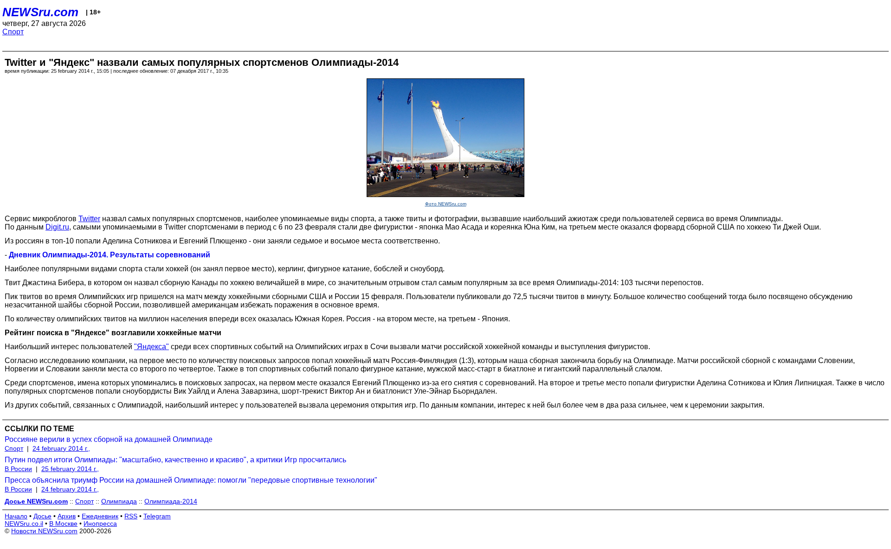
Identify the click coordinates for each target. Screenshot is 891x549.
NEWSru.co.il (24, 523)
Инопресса (100, 523)
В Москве (63, 523)
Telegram (157, 516)
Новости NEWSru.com (44, 531)
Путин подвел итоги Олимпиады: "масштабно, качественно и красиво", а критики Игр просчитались (175, 460)
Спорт (13, 32)
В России (18, 468)
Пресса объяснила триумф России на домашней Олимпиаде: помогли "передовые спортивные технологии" (191, 480)
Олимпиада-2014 (170, 501)
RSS (130, 516)
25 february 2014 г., (70, 468)
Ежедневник (100, 516)
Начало (16, 516)
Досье (42, 516)
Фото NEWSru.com (445, 203)
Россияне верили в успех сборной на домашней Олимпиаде (109, 439)
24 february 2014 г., (61, 448)
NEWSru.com (40, 12)
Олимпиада (119, 501)
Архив (67, 516)
